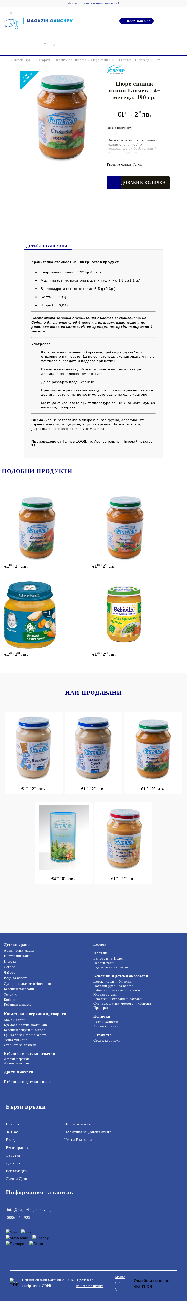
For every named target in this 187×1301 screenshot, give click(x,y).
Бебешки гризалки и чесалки (117, 990)
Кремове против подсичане (26, 1025)
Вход (10, 1140)
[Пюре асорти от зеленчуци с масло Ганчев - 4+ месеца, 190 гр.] (134, 527)
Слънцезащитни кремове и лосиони (122, 1003)
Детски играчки (16, 1059)
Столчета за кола (107, 1040)
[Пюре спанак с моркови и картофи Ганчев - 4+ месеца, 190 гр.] (46, 527)
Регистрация (17, 1147)
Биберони (11, 1000)
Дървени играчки (18, 1063)
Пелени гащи (104, 963)
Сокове (9, 967)
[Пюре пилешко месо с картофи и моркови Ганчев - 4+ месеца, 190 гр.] (123, 837)
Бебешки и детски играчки (29, 1053)
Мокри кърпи (15, 1020)
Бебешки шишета (18, 1004)
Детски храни (24, 60)
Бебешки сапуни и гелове (24, 1030)
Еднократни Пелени (110, 958)
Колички (102, 1016)
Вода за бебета (15, 978)
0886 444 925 (139, 21)
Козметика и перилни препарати (35, 1014)
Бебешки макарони (19, 989)
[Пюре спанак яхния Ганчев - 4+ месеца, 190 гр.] (62, 161)
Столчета (103, 1035)
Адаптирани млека (19, 950)
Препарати (102, 1008)
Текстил (10, 994)
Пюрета (45, 60)
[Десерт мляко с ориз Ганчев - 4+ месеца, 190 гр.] (93, 747)
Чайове (9, 972)
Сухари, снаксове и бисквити (27, 984)
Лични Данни (18, 1179)
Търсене (13, 1155)
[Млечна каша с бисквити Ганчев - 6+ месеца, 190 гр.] (34, 747)
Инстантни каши (17, 956)
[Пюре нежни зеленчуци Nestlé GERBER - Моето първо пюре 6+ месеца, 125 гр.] (45, 615)
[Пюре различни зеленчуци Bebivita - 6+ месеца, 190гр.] (134, 615)
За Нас (12, 1132)
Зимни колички (106, 1026)
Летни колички (106, 1022)
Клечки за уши (105, 994)
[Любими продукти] (172, 45)
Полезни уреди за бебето (114, 986)
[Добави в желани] (114, 182)
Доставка (14, 1163)
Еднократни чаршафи (111, 967)
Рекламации (17, 1171)
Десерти (100, 944)
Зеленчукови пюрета (71, 60)
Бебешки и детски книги (27, 1082)
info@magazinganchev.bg (29, 1210)
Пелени (100, 953)
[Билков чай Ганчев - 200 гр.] (64, 837)
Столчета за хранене (20, 1045)
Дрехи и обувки (18, 1072)
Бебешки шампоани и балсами (118, 999)
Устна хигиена (15, 1040)
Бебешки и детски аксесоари (121, 976)
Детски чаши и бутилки (113, 981)
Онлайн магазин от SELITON (152, 1284)
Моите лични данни (120, 1283)
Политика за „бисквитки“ (87, 1132)
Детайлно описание (48, 246)
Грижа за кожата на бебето (25, 1035)
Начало (12, 1124)
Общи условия (77, 1124)
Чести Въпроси (78, 1140)
